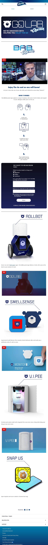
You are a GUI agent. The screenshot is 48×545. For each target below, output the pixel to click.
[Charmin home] (22, 3)
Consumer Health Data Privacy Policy (10, 535)
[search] (2, 4)
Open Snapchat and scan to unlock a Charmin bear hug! (14, 496)
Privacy (4, 533)
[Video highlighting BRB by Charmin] (4, 60)
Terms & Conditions (6, 528)
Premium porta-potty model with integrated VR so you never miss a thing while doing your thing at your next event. (23, 423)
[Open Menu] (45, 4)
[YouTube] (29, 509)
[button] (24, 520)
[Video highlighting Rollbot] (4, 272)
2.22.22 (31, 8)
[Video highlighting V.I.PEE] (4, 429)
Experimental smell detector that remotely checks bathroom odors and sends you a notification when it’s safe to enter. (21, 341)
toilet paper (12, 265)
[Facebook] (24, 509)
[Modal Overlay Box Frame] (24, 185)
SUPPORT (4, 524)
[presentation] (24, 283)
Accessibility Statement (7, 531)
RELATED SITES (5, 520)
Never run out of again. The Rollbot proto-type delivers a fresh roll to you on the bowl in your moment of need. (23, 266)
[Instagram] (27, 509)
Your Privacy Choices (7, 542)
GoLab (13, 8)
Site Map (4, 537)
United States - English (7, 516)
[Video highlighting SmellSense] (4, 347)
